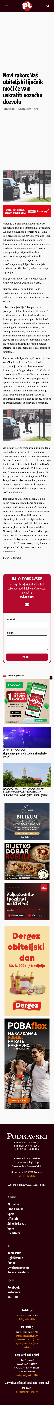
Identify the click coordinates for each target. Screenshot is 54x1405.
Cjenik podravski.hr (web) (27, 1343)
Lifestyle (13, 1219)
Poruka (9, 633)
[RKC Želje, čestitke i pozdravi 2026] (27, 919)
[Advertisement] (27, 42)
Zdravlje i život (17, 1224)
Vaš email (10, 619)
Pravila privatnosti (19, 1272)
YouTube (13, 1297)
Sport (11, 1214)
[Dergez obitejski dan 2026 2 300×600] (27, 1015)
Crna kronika (15, 1209)
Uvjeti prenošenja (18, 1267)
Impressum (14, 1253)
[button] (6, 6)
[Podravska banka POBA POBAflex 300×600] (27, 1107)
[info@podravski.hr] (27, 604)
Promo (12, 1263)
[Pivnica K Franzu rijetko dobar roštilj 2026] (27, 879)
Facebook (14, 1287)
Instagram (14, 1292)
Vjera (11, 1228)
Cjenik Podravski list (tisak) (27, 1339)
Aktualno (13, 1204)
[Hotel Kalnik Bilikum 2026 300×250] (27, 839)
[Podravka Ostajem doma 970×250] (27, 216)
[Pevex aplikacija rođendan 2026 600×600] (27, 723)
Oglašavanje (15, 1258)
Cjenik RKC (27, 1347)
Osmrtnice (14, 1233)
